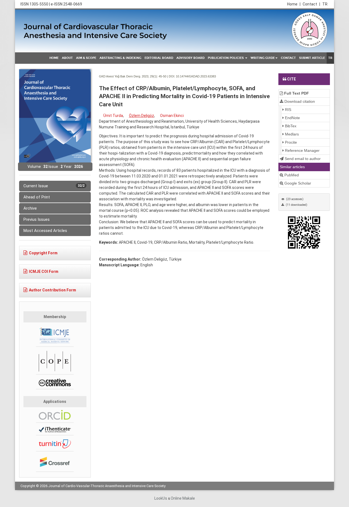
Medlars (291, 134)
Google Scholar (297, 183)
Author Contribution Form (52, 290)
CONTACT (288, 58)
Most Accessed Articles (45, 230)
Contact (311, 4)
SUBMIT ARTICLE (312, 58)
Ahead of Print (36, 197)
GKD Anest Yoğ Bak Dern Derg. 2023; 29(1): (128, 76)
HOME (54, 58)
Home (293, 4)
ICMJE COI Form (43, 271)
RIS (287, 109)
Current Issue (54, 185)
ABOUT (67, 58)
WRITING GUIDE (263, 58)
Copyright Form (43, 253)
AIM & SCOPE (86, 58)
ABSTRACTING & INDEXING (120, 58)
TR (324, 4)
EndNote (292, 118)
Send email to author (302, 158)
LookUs (160, 498)
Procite (290, 142)
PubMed (291, 175)
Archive (30, 208)
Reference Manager (302, 150)
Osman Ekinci (172, 115)
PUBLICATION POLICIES (226, 58)
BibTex (290, 126)
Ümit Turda (113, 115)
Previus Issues (36, 219)
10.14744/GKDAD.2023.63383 (196, 76)
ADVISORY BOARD (190, 58)
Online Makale (183, 498)
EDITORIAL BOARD (159, 58)
